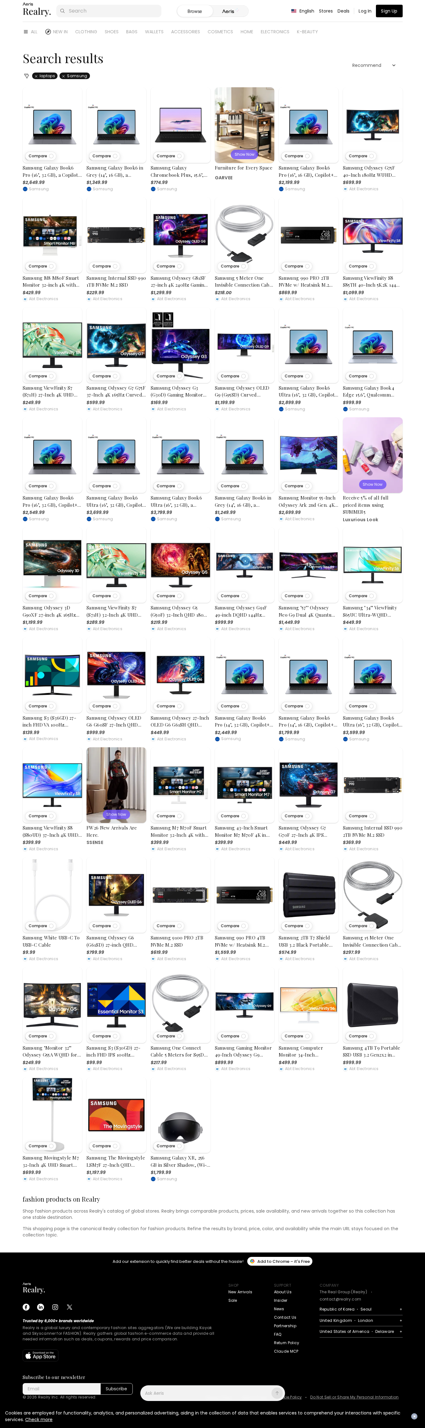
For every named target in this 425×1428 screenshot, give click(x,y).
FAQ (278, 1334)
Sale (232, 1300)
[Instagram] (55, 1307)
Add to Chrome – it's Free (283, 1261)
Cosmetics (220, 32)
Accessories (185, 32)
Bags (131, 32)
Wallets (154, 32)
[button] (40, 156)
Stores (326, 11)
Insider (281, 1300)
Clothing (86, 32)
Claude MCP (286, 1351)
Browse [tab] (194, 11)
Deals (344, 11)
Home (247, 32)
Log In (365, 11)
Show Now (244, 154)
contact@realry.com (340, 1299)
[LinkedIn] (40, 1307)
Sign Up (389, 11)
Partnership (285, 1325)
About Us (283, 1292)
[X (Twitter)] (69, 1307)
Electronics (275, 32)
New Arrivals (240, 1292)
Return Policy (286, 1342)
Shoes (112, 32)
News (279, 1309)
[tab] (230, 11)
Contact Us (285, 1317)
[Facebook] (26, 1307)
